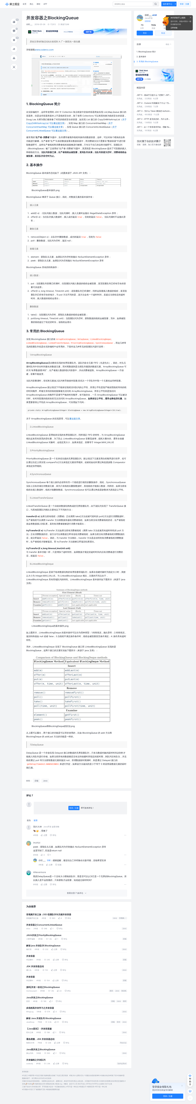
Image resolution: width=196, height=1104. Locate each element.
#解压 (66, 1084)
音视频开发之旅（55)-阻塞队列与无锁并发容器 (48, 914)
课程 (38, 4)
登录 (184, 4)
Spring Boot (122, 1063)
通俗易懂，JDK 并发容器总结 (40, 1039)
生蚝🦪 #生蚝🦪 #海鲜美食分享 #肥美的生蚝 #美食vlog (42, 1084)
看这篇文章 (74, 418)
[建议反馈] (190, 1091)
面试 (111, 991)
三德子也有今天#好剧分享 (31, 1087)
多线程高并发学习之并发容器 (40, 1008)
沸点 (31, 4)
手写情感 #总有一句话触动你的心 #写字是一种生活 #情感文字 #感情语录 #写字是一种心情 (74, 1087)
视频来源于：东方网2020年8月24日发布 (36, 1078)
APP (45, 4)
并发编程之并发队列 (35, 1060)
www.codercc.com (44, 49)
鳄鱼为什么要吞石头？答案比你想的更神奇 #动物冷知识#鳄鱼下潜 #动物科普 (97, 1075)
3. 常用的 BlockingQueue (147, 61)
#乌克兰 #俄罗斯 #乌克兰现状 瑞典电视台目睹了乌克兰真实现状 (45, 1075)
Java (115, 918)
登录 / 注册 (74, 808)
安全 (118, 1022)
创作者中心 (167, 4)
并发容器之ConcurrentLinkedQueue (44, 925)
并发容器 (30, 956)
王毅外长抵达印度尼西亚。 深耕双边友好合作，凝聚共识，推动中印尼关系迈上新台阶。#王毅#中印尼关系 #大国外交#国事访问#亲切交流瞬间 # (74, 1081)
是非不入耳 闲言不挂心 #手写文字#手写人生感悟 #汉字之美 (90, 1084)
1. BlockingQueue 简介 (146, 51)
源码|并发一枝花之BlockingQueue (43, 987)
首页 (24, 4)
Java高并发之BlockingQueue (40, 1049)
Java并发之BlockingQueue (39, 997)
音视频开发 (123, 918)
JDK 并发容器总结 (35, 966)
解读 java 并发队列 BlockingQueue (43, 945)
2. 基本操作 (141, 56)
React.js (123, 1043)
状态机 (123, 991)
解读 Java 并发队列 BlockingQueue (43, 1018)
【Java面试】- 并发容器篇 (39, 1028)
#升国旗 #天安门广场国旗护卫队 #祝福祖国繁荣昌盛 (41, 1089)
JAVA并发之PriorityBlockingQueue (43, 935)
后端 (124, 939)
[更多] (190, 1098)
